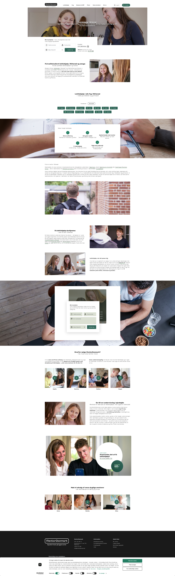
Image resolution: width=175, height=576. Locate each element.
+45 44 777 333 (77, 546)
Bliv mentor (115, 541)
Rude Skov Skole (55, 241)
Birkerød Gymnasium (68, 168)
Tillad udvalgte (132, 564)
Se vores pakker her (106, 458)
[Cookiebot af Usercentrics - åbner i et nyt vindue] (40, 573)
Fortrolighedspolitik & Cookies (100, 543)
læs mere (93, 568)
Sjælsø (46, 243)
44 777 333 (91, 51)
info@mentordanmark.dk (79, 548)
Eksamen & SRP (80, 5)
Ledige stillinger (116, 543)
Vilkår (95, 547)
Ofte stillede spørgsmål (118, 545)
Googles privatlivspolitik (103, 568)
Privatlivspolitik (97, 545)
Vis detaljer (102, 573)
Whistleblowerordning (98, 541)
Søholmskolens (67, 241)
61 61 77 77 (122, 262)
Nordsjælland (99, 168)
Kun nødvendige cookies (132, 568)
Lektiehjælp (66, 5)
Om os (104, 5)
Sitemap (115, 547)
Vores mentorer (97, 5)
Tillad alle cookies (132, 560)
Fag (73, 5)
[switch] (71, 573)
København (92, 167)
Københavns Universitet (106, 167)
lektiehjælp (57, 68)
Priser (88, 5)
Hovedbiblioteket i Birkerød (52, 240)
